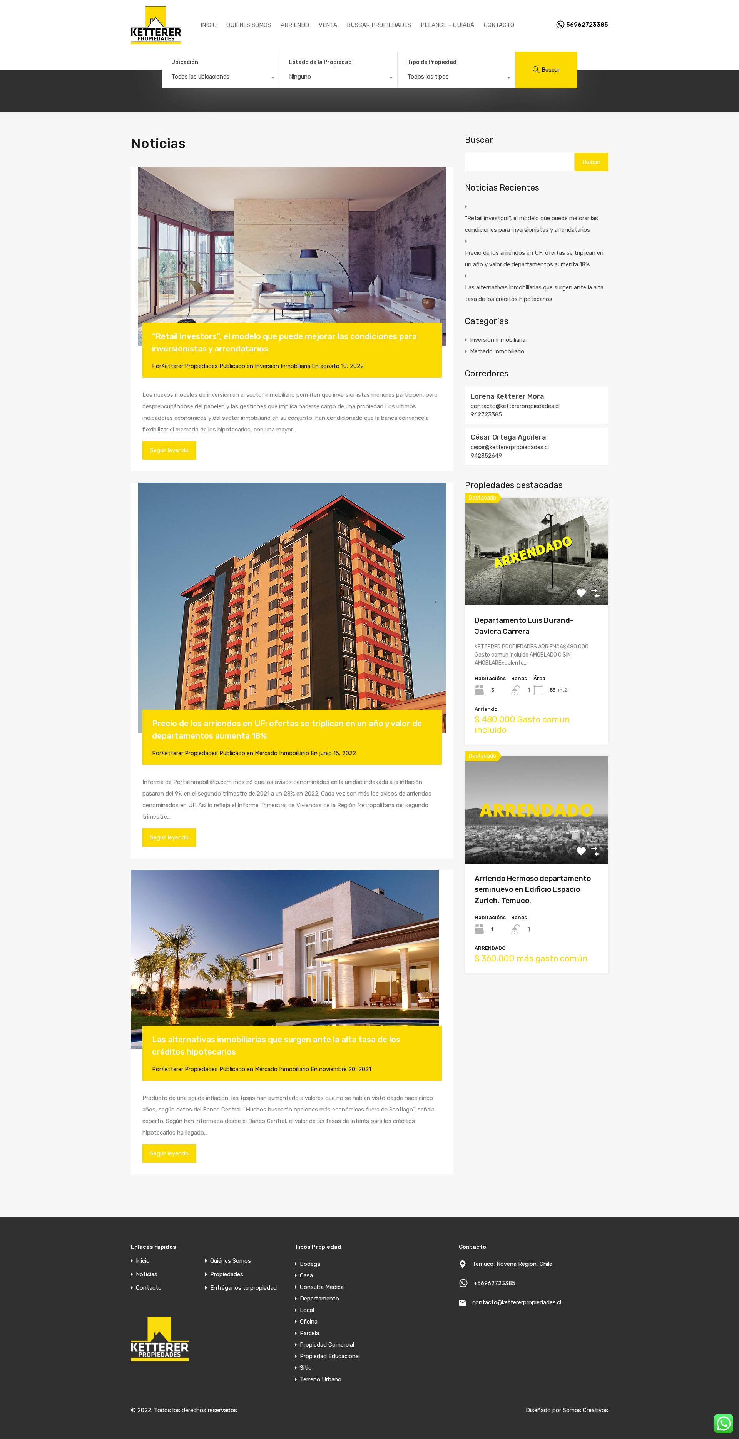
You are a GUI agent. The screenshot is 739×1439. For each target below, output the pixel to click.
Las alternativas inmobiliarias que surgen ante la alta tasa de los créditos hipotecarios (534, 293)
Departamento (319, 1298)
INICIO (209, 25)
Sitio (306, 1367)
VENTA (328, 25)
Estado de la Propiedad (320, 62)
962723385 (486, 414)
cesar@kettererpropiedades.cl (510, 447)
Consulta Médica (322, 1287)
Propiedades (226, 1274)
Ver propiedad (537, 584)
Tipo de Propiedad (431, 62)
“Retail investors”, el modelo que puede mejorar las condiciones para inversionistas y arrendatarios (531, 224)
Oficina (309, 1321)
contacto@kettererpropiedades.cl (515, 406)
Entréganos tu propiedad (243, 1288)
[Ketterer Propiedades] (156, 40)
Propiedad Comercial (327, 1344)
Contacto (149, 1288)
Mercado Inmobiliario (282, 753)
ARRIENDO (295, 25)
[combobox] (220, 78)
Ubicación (184, 62)
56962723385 (587, 24)
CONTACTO (499, 25)
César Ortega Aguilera (508, 437)
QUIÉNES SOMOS (248, 25)
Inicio (143, 1261)
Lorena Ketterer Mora (507, 396)
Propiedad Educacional (330, 1356)
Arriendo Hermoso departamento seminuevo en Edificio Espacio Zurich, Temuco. (533, 889)
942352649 (486, 455)
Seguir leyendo (169, 450)
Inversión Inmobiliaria (282, 366)
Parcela (309, 1333)
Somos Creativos (585, 1410)
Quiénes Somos (230, 1261)
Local (307, 1310)
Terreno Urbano (320, 1379)
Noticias (146, 1274)
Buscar (479, 140)
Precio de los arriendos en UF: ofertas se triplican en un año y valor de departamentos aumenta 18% (534, 258)
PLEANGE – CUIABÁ (447, 25)
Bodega (310, 1263)
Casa (306, 1275)
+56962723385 (494, 1283)
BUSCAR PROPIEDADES (379, 25)
